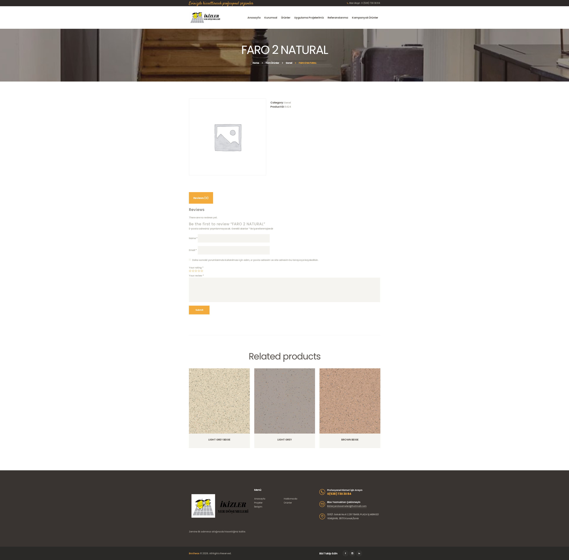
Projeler (258, 502)
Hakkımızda (290, 498)
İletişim (258, 506)
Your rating (196, 267)
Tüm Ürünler (272, 62)
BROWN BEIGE (349, 439)
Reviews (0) (200, 198)
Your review (196, 275)
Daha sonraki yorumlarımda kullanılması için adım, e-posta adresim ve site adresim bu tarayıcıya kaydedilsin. (255, 260)
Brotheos (194, 553)
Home (255, 63)
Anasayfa (259, 498)
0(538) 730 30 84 (339, 494)
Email (193, 250)
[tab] (201, 198)
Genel (289, 63)
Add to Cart (220, 448)
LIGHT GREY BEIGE (219, 439)
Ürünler (288, 502)
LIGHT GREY (284, 439)
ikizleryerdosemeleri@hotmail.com (347, 506)
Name (193, 238)
